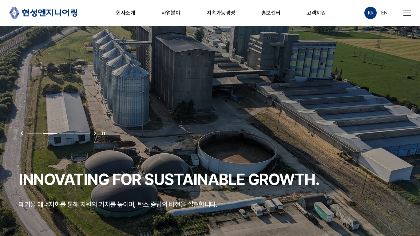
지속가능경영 (221, 13)
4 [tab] (82, 133)
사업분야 (170, 13)
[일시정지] (103, 133)
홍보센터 (270, 13)
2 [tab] (50, 133)
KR (371, 13)
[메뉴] (407, 13)
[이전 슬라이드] (22, 133)
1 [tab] (34, 133)
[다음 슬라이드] (95, 133)
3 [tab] (66, 133)
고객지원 (316, 13)
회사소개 (125, 13)
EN (384, 13)
